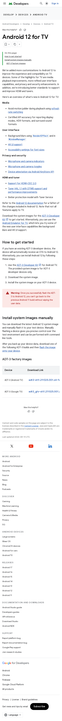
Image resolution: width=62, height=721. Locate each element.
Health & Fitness (9, 510)
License (15, 699)
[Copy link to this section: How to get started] (37, 242)
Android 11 (7, 595)
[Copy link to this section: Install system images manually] (56, 318)
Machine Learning (10, 506)
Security (6, 470)
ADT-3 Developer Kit (27, 265)
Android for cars (9, 550)
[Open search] (41, 3)
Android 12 (7, 590)
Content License (31, 426)
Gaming (6, 501)
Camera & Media (10, 515)
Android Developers (10, 24)
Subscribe (39, 706)
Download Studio (10, 621)
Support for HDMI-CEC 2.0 (22, 183)
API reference (8, 616)
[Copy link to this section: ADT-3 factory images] (34, 359)
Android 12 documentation (29, 203)
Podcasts (6, 489)
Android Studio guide (12, 607)
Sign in (55, 3)
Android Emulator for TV (15, 223)
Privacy (5, 520)
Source (5, 475)
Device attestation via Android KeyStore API (31, 171)
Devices (23, 14)
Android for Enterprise (12, 466)
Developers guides (10, 612)
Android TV (40, 14)
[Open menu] (4, 3)
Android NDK (8, 626)
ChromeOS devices (11, 546)
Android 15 (7, 576)
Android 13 (7, 586)
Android (6, 461)
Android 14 (7, 581)
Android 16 (7, 572)
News (4, 480)
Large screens (8, 536)
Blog (4, 484)
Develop (8, 14)
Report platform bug (11, 638)
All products (8, 689)
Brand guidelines (29, 699)
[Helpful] (20, 30)
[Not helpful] (25, 30)
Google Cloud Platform (13, 684)
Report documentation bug (14, 642)
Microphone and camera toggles (25, 166)
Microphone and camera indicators (26, 161)
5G (3, 524)
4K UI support (15, 144)
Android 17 (7, 567)
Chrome (6, 675)
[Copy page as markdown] (15, 44)
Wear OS (6, 541)
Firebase (6, 680)
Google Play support (11, 647)
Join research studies (11, 652)
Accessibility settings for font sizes (26, 149)
